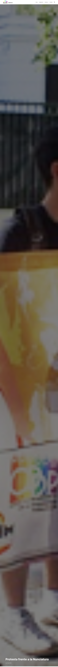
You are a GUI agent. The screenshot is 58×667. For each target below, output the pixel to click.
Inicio (36, 2)
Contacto (51, 2)
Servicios (46, 2)
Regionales (41, 2)
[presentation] (37, 2)
